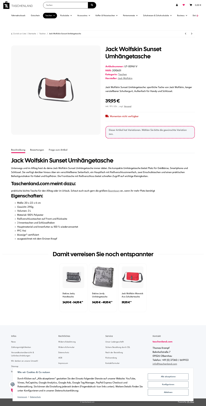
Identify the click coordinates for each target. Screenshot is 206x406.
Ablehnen (168, 392)
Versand (127, 106)
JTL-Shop (190, 402)
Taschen (122, 74)
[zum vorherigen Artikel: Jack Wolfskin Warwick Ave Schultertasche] (185, 34)
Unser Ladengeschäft (114, 342)
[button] (177, 5)
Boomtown (114, 191)
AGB (60, 358)
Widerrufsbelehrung (67, 342)
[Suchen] (92, 5)
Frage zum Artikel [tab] (58, 150)
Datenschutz (35, 397)
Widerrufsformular (66, 347)
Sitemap (14, 366)
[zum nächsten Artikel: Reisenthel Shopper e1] (192, 34)
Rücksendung (111, 358)
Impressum (22, 397)
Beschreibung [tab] (18, 150)
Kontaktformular (112, 363)
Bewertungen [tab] (37, 150)
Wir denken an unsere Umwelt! (24, 361)
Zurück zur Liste (19, 34)
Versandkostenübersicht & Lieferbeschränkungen (22, 354)
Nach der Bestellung (114, 353)
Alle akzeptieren (168, 377)
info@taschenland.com (165, 364)
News (13, 342)
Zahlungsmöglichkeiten (21, 347)
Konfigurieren (168, 385)
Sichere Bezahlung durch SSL (117, 347)
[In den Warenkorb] (13, 43)
